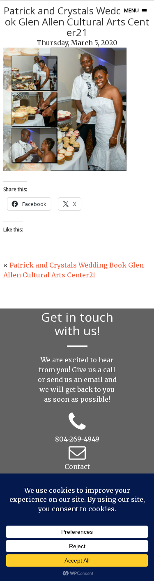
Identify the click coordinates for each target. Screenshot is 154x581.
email (93, 379)
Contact (77, 466)
